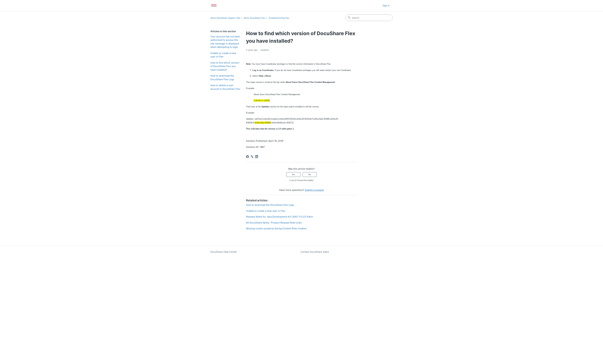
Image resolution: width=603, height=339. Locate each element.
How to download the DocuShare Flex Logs (222, 77)
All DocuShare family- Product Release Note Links (274, 222)
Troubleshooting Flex (279, 18)
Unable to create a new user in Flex (223, 55)
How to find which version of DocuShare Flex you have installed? (224, 66)
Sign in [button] (386, 5)
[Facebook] (247, 156)
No (309, 174)
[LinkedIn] (256, 156)
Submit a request (314, 189)
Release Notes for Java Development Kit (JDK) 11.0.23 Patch (279, 216)
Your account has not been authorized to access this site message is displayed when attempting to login (225, 42)
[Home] (214, 5)
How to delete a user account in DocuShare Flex (225, 87)
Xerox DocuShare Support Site (225, 18)
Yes (293, 174)
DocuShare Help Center (223, 251)
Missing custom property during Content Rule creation (276, 228)
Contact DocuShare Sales (315, 251)
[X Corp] (252, 156)
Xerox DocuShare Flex (254, 18)
